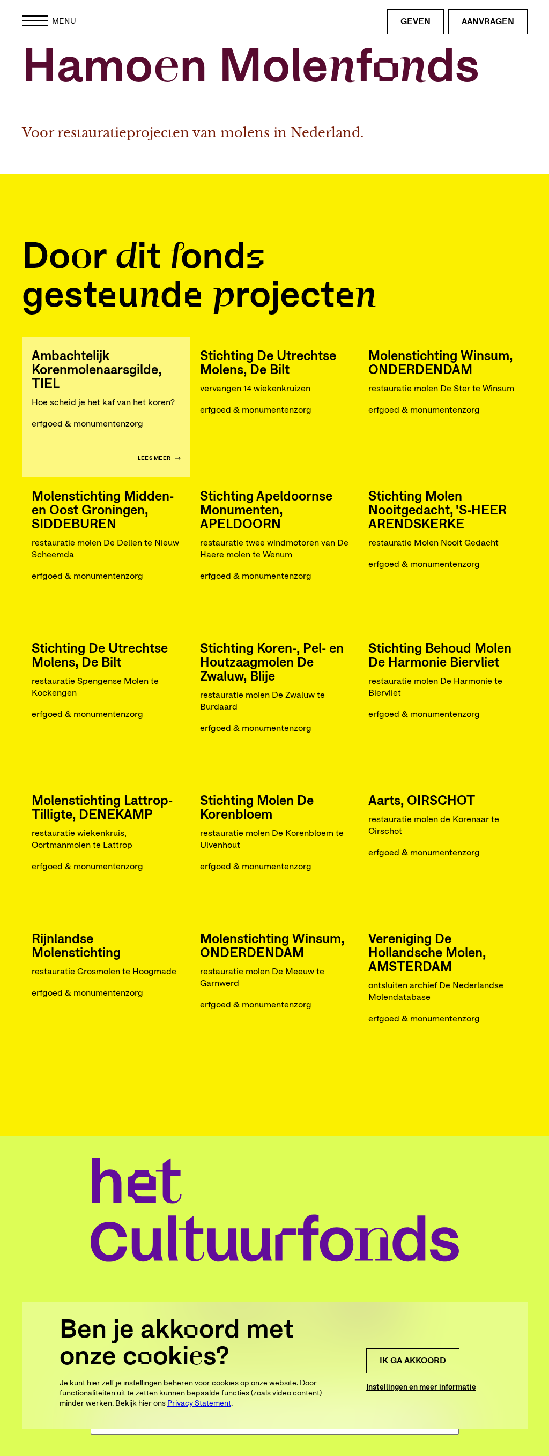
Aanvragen (488, 21)
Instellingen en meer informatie (421, 1387)
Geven (415, 21)
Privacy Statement (199, 1403)
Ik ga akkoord (413, 1360)
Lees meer (154, 458)
